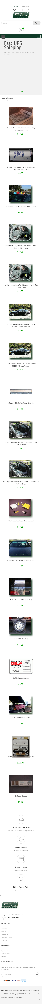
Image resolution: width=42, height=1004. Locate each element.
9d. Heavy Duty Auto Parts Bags (21, 599)
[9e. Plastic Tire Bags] (21, 627)
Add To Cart (23, 136)
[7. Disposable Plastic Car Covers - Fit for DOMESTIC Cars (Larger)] (21, 351)
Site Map (4, 940)
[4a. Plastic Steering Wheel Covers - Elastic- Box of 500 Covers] (21, 273)
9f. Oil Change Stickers (21, 678)
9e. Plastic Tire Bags (21, 639)
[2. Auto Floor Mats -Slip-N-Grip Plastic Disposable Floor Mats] (21, 155)
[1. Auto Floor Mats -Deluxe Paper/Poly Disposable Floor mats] (21, 116)
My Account (16, 10)
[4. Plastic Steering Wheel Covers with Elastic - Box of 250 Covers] (21, 234)
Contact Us (26, 10)
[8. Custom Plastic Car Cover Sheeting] (21, 391)
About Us (4, 929)
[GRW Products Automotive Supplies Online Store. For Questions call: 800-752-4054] (10, 905)
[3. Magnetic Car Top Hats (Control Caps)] (21, 194)
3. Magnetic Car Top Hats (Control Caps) (21, 206)
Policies (3, 932)
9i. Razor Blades (21, 796)
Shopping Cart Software (15, 997)
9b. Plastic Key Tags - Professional (21, 521)
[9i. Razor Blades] (21, 784)
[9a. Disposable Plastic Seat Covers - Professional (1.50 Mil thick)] (21, 469)
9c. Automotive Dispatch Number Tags (21, 560)
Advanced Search (6, 937)
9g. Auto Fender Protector (21, 717)
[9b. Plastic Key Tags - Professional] (21, 509)
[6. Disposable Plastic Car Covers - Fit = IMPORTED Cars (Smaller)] (21, 312)
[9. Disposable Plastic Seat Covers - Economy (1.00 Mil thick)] (21, 430)
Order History (5, 954)
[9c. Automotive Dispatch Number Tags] (21, 548)
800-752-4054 (25, 6)
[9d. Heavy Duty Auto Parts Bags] (21, 587)
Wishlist (3, 957)
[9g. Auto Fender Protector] (21, 705)
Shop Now (12, 72)
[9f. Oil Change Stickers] (21, 666)
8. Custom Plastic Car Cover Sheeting (21, 403)
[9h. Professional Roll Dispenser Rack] (21, 746)
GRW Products (26, 994)
